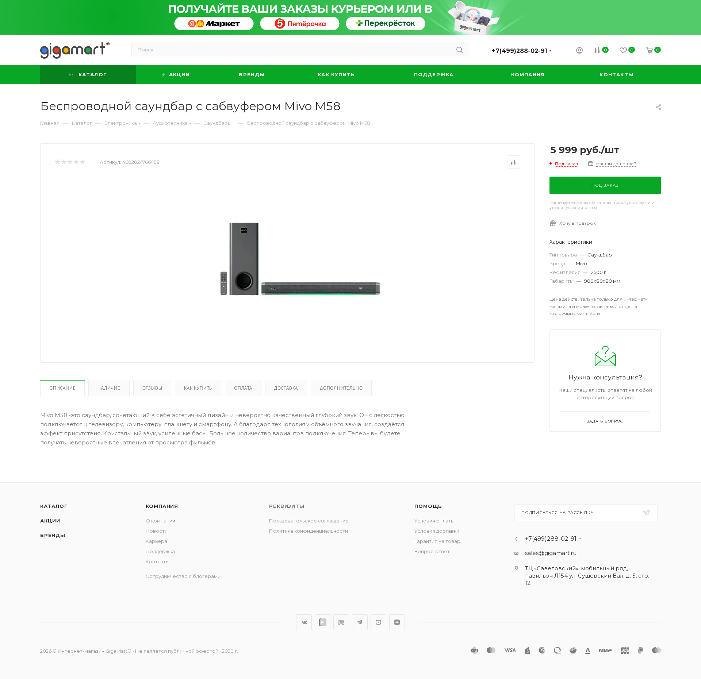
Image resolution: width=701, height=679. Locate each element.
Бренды (52, 535)
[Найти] (459, 49)
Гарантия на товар (437, 541)
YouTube (378, 622)
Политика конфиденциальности (308, 531)
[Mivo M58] (300, 260)
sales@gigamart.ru (550, 552)
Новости (157, 531)
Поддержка (160, 551)
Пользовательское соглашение (309, 521)
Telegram (360, 622)
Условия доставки (436, 531)
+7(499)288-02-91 (519, 50)
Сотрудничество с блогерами (183, 576)
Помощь (428, 506)
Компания (162, 506)
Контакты (157, 561)
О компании (160, 521)
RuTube (341, 622)
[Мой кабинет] (579, 51)
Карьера (156, 541)
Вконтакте (304, 622)
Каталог (54, 506)
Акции (50, 521)
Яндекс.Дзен (397, 622)
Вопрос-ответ (432, 551)
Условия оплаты (434, 521)
